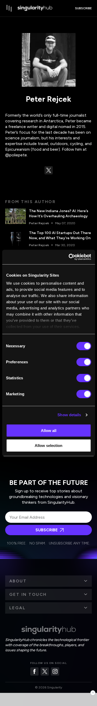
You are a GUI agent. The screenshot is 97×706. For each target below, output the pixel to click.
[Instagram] (55, 671)
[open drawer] (9, 8)
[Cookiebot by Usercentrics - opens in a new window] (69, 257)
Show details (69, 415)
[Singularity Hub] (35, 8)
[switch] (83, 362)
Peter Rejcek (39, 223)
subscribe (83, 8)
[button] (48, 581)
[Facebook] (34, 671)
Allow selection (48, 445)
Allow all (48, 430)
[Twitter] (45, 671)
